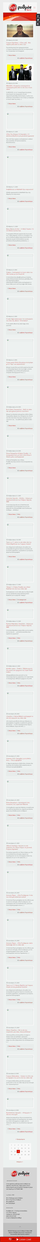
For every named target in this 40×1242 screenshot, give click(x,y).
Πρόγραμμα (11, 1203)
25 (20, 1158)
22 (21, 1154)
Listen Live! (25, 1239)
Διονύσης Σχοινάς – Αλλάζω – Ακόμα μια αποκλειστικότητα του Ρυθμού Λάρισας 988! (19, 500)
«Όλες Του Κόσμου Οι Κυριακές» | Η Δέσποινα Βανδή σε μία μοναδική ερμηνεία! (20, 135)
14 (15, 1151)
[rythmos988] (20, 7)
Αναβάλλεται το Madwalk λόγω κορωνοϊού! (19, 189)
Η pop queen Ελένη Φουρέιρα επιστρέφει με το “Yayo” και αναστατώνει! (19, 363)
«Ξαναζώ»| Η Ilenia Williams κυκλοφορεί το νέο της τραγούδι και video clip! (19, 717)
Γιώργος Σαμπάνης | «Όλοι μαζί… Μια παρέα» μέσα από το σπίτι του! (18, 43)
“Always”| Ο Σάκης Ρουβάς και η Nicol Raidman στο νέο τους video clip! (18, 588)
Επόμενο (19, 1162)
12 (28, 1148)
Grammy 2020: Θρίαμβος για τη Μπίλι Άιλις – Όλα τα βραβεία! (18, 759)
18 (28, 1151)
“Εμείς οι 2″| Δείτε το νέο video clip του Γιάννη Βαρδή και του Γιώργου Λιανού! (18, 543)
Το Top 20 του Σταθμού (14, 1200)
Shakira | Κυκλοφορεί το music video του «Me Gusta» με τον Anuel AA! (19, 273)
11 (25, 1148)
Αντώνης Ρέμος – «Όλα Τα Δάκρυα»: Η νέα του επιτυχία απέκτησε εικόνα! (19, 896)
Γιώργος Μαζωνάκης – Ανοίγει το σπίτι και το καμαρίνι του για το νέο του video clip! (19, 1077)
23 (25, 1154)
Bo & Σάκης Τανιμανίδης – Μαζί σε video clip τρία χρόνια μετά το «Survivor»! (19, 410)
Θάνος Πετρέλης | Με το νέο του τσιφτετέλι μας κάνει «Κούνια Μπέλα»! (18, 1031)
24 (28, 1154)
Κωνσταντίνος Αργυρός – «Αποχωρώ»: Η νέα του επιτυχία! (19, 1113)
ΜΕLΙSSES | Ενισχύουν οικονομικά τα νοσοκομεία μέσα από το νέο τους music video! (19, 87)
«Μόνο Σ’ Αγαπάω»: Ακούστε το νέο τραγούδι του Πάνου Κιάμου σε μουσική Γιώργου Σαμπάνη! (19, 847)
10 (21, 1148)
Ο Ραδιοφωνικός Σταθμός (15, 1198)
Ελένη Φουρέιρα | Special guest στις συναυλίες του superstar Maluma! (18, 803)
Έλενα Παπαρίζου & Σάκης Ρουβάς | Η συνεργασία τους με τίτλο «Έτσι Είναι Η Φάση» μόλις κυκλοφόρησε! (18, 455)
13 (11, 1151)
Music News (12, 55)
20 (15, 1154)
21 (18, 1154)
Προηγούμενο (21, 1139)
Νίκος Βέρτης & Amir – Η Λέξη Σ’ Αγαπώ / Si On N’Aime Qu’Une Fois (19, 230)
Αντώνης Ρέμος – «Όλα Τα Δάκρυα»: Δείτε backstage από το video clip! (19, 944)
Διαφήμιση (11, 1201)
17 (25, 1151)
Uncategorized (22, 599)
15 (18, 1151)
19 (11, 1154)
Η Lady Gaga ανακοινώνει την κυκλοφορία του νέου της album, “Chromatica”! (19, 320)
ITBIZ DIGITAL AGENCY (23, 1234)
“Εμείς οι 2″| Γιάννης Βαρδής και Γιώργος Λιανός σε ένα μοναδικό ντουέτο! (19, 986)
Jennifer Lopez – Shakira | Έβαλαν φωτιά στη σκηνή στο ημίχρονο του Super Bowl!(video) (19, 670)
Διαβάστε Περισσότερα (25, 58)
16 (21, 1151)
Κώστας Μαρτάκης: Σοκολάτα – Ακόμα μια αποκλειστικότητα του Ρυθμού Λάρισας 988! (19, 625)
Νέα (19, 514)
